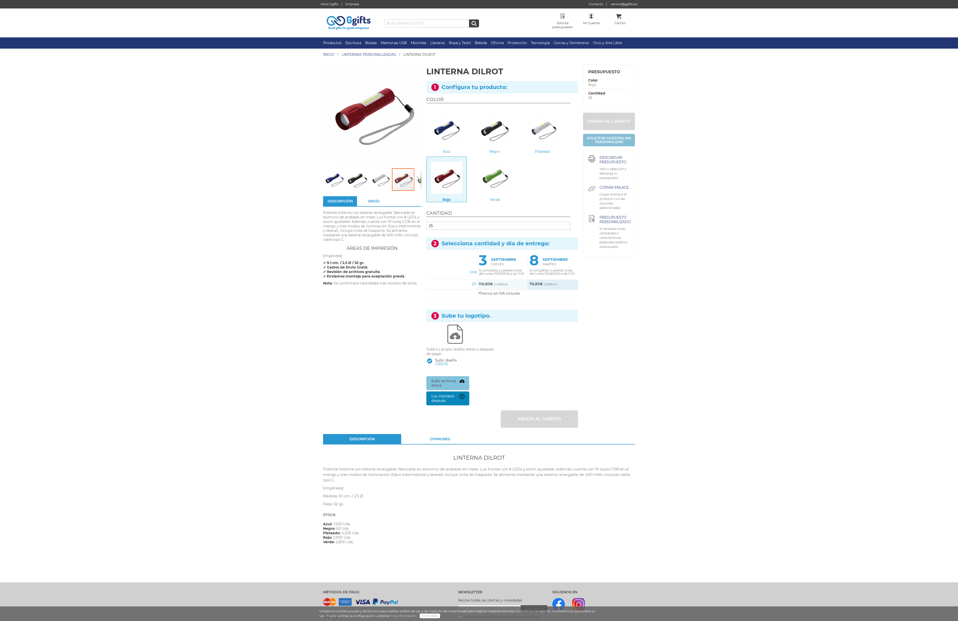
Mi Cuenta (591, 23)
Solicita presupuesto (562, 25)
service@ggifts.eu (624, 4)
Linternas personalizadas (369, 54)
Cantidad (596, 93)
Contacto (596, 4)
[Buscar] (474, 23)
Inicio (328, 54)
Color (593, 80)
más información (404, 616)
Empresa (352, 4)
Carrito (619, 23)
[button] (334, 179)
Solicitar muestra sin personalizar (609, 140)
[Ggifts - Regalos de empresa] (349, 22)
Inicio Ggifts (329, 4)
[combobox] (431, 23)
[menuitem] (332, 43)
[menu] (479, 43)
